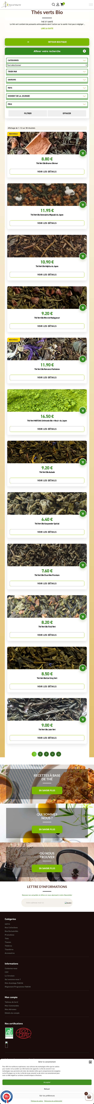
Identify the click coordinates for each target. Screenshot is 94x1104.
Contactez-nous (11, 968)
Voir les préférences (47, 1096)
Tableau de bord (11, 1002)
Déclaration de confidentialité (53, 1101)
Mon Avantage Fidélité (14, 983)
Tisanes (8, 942)
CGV (6, 972)
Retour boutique (46, 42)
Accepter (47, 1082)
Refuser (47, 1089)
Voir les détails (47, 171)
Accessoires (10, 953)
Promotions (9, 935)
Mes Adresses (10, 1009)
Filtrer (27, 113)
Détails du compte (12, 1013)
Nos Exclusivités (11, 931)
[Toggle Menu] (91, 4)
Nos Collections (11, 927)
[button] (90, 1062)
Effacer (67, 113)
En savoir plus (47, 790)
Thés (7, 938)
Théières (8, 946)
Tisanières (9, 949)
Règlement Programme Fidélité (18, 986)
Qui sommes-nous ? (13, 979)
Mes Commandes (12, 1005)
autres (7, 924)
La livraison (9, 975)
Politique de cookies (37, 1101)
